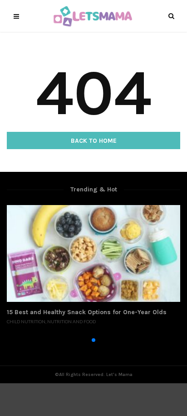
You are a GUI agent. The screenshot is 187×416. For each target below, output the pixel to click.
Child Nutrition (26, 321)
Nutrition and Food (71, 321)
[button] (79, 340)
